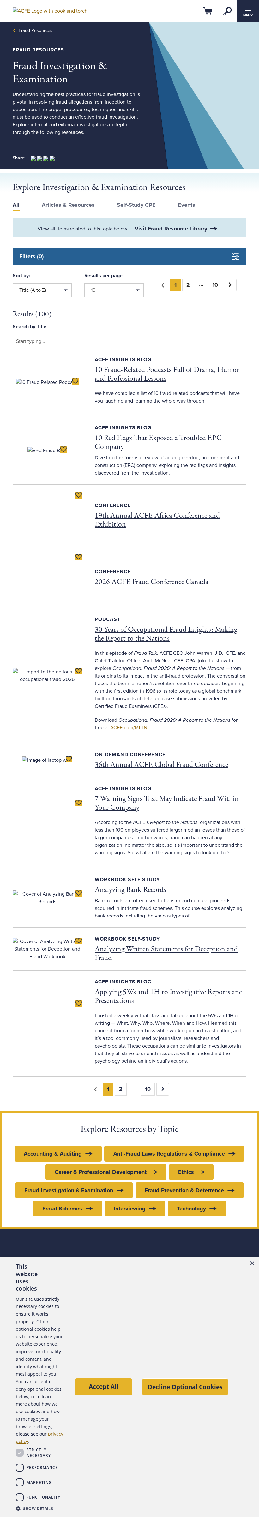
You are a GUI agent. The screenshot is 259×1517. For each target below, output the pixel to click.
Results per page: (104, 276)
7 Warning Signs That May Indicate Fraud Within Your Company (167, 803)
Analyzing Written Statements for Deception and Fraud (166, 953)
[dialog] (129, 1387)
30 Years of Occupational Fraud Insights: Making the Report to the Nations (166, 634)
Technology (191, 1208)
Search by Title (29, 327)
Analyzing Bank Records (130, 890)
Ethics (186, 1171)
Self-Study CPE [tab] (136, 205)
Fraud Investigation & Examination (68, 1190)
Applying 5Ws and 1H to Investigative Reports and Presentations (169, 996)
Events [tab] (186, 205)
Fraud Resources (35, 30)
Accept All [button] (103, 1386)
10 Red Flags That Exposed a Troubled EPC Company (158, 442)
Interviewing (130, 1208)
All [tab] (16, 205)
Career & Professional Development (101, 1171)
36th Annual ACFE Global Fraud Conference (161, 765)
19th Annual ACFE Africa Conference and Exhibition (157, 520)
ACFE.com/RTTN (128, 728)
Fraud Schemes (62, 1208)
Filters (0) (31, 256)
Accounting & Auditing (53, 1153)
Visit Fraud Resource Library (171, 228)
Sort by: (21, 276)
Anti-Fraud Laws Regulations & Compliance (169, 1153)
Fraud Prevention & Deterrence (184, 1190)
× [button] (252, 1263)
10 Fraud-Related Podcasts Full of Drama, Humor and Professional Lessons (167, 374)
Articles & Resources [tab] (68, 205)
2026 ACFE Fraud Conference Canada (151, 582)
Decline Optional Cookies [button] (185, 1387)
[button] (39, 1508)
